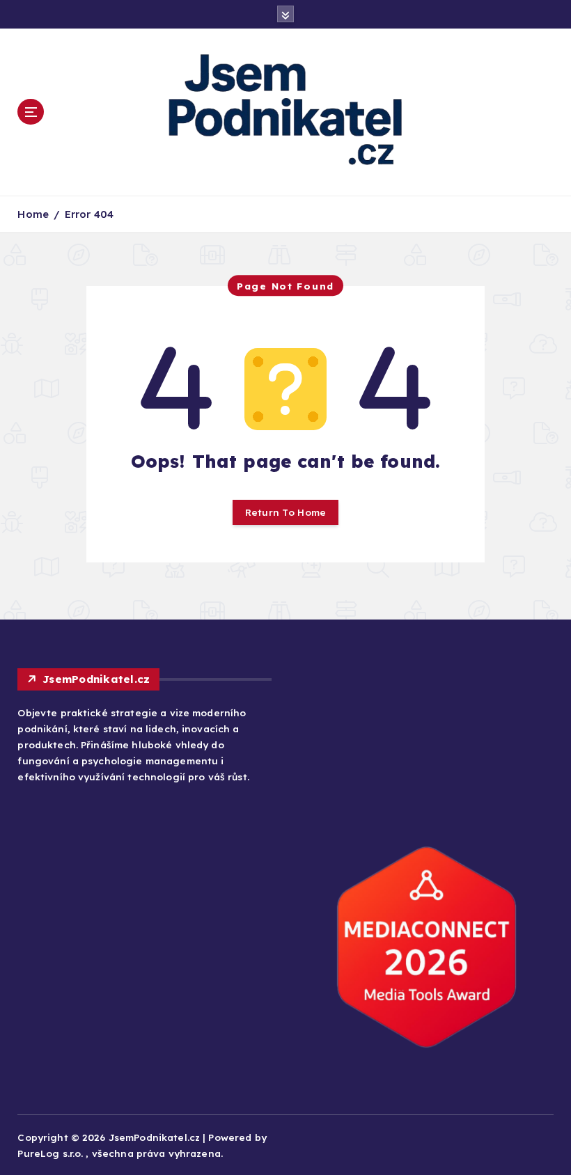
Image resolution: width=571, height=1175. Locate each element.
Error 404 (89, 214)
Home (33, 214)
